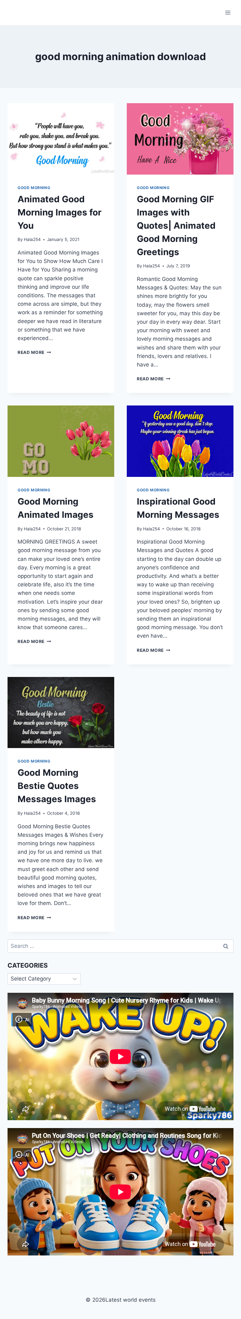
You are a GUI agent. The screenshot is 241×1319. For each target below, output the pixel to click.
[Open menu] (227, 12)
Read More (34, 352)
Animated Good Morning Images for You (59, 212)
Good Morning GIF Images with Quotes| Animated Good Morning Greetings (176, 225)
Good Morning (34, 187)
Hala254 (32, 239)
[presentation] (61, 139)
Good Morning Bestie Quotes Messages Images (57, 785)
